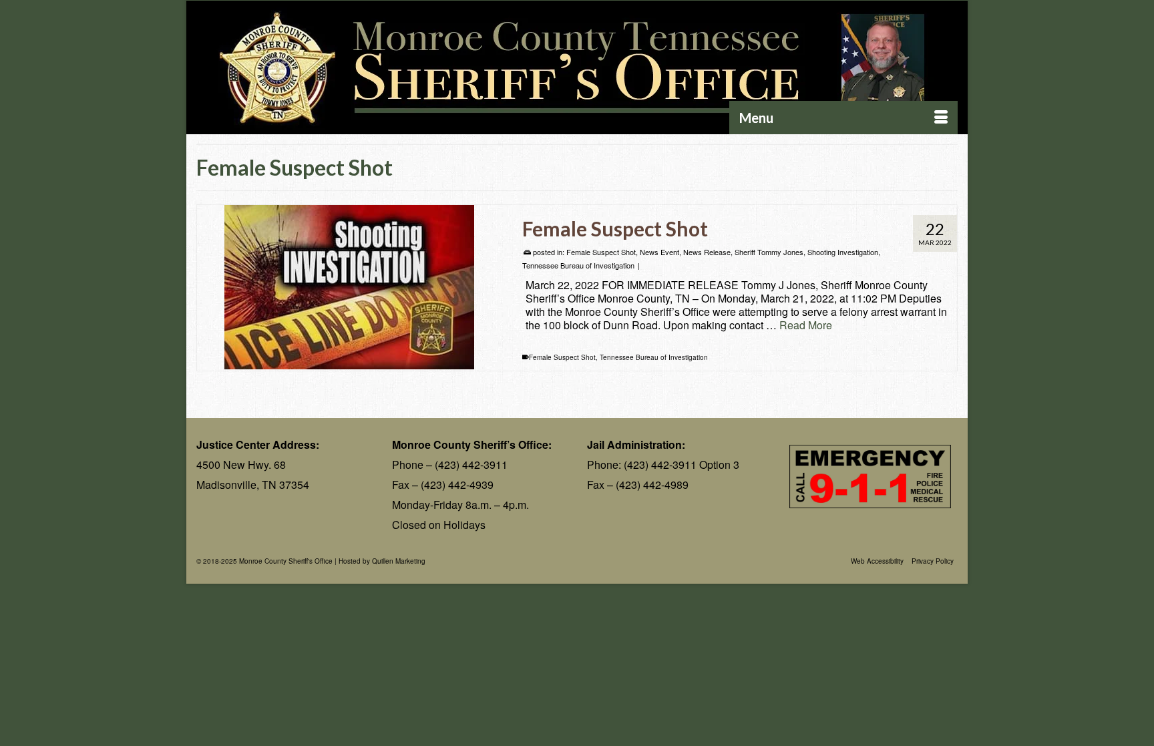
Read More (805, 325)
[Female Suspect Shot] (349, 287)
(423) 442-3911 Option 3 (681, 464)
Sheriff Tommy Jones (769, 251)
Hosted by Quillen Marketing (382, 561)
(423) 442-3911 (471, 464)
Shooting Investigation (842, 251)
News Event (659, 251)
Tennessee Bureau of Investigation (578, 265)
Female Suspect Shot (601, 251)
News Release (707, 251)
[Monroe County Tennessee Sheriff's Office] (577, 68)
